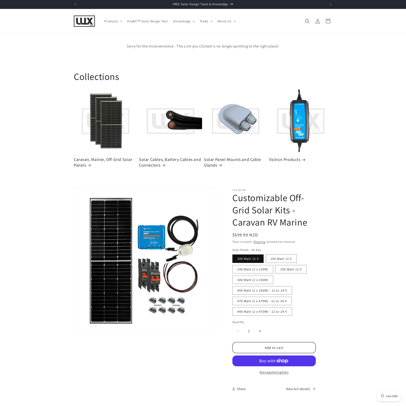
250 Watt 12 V (291, 269)
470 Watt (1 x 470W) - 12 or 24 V (262, 301)
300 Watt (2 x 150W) (252, 280)
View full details (298, 389)
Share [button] (241, 389)
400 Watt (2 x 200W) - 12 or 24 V (262, 290)
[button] (113, 21)
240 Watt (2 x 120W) (252, 269)
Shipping (259, 241)
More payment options (274, 372)
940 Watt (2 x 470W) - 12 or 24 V (262, 311)
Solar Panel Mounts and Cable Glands (232, 162)
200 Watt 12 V (248, 259)
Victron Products (285, 159)
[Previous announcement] (75, 4)
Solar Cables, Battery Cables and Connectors (170, 162)
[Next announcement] (330, 4)
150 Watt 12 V (281, 259)
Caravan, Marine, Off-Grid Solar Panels (103, 162)
